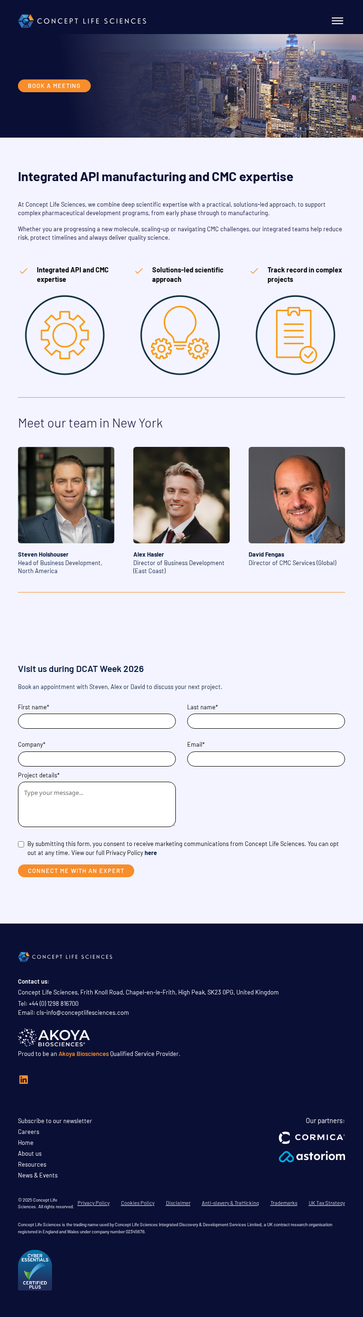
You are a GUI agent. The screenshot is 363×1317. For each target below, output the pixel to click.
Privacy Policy (94, 1203)
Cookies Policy (138, 1203)
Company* (31, 744)
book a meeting (54, 85)
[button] (335, 20)
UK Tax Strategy (327, 1203)
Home (26, 1142)
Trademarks (283, 1203)
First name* (33, 707)
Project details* (39, 775)
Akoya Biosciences (84, 1053)
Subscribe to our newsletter (55, 1121)
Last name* (202, 707)
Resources (32, 1164)
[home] (82, 21)
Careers (28, 1131)
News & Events (38, 1175)
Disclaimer (178, 1203)
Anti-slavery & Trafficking (230, 1203)
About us (30, 1153)
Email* (196, 744)
